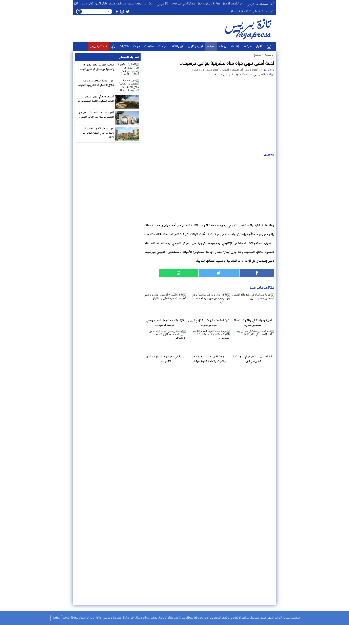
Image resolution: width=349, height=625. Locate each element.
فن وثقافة (177, 46)
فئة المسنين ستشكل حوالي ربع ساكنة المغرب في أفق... (252, 359)
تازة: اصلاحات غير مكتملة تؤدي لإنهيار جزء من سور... (208, 322)
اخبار (259, 46)
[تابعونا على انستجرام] (122, 11)
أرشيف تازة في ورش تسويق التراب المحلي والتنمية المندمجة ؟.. (96, 99)
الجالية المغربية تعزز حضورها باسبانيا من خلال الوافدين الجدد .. (96, 67)
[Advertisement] (209, 189)
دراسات (162, 46)
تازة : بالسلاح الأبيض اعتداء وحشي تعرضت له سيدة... (165, 322)
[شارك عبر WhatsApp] (178, 273)
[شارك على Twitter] (219, 273)
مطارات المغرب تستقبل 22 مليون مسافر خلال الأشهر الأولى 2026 (128, 3)
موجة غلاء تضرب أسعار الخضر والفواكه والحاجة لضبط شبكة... (209, 359)
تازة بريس (268, 69)
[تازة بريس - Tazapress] (249, 28)
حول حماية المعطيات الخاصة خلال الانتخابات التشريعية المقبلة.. (96, 83)
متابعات (149, 46)
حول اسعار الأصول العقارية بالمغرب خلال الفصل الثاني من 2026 (218, 3)
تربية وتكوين (195, 46)
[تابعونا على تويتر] (127, 11)
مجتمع (210, 46)
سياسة (247, 46)
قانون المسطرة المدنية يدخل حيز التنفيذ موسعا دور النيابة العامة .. (96, 115)
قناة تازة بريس (98, 46)
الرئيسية (269, 46)
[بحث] (79, 11)
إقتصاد (234, 46)
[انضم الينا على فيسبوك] (117, 11)
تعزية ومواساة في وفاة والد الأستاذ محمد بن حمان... (253, 322)
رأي (113, 46)
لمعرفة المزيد (71, 617)
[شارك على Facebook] (257, 273)
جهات (136, 46)
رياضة (222, 46)
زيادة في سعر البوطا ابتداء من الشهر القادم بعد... (165, 359)
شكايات (124, 46)
